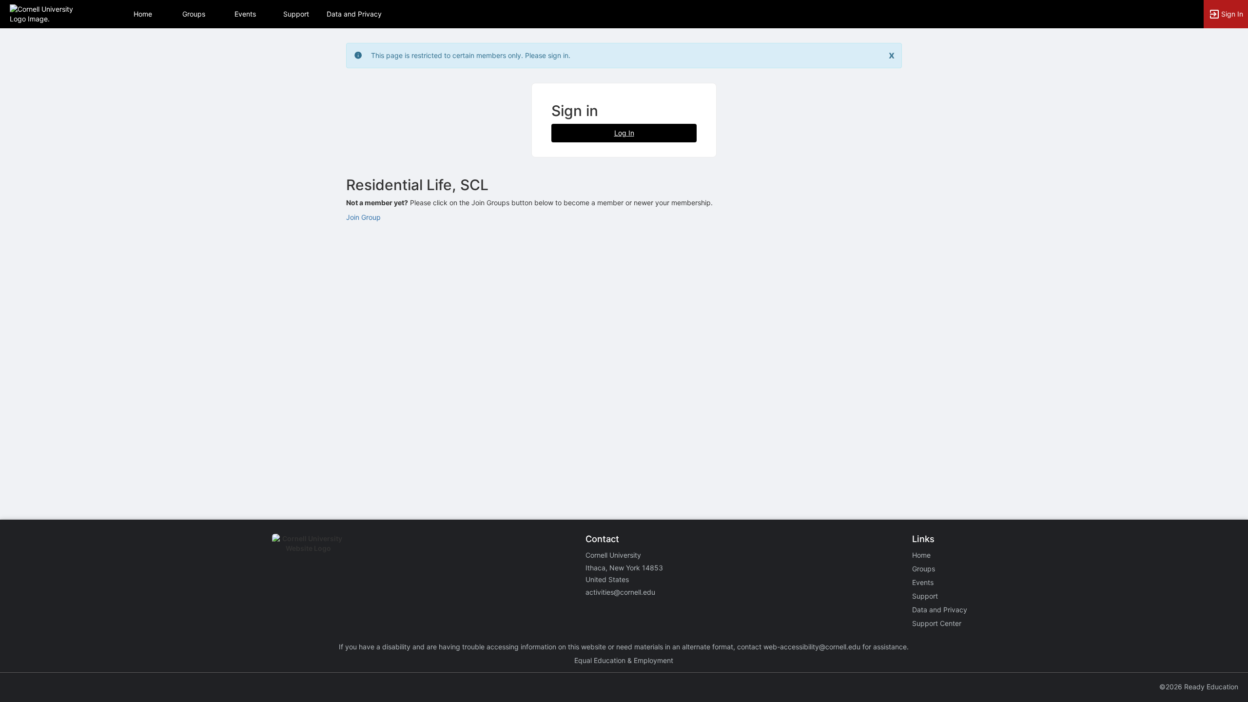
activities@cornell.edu (620, 592)
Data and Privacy (354, 14)
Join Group (363, 217)
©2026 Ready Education (1198, 686)
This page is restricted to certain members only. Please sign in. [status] (470, 55)
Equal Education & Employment (623, 660)
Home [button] (143, 14)
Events (245, 14)
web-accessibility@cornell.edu (811, 647)
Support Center (936, 623)
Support (296, 14)
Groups (193, 14)
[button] (50, 13)
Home (921, 555)
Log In (624, 133)
